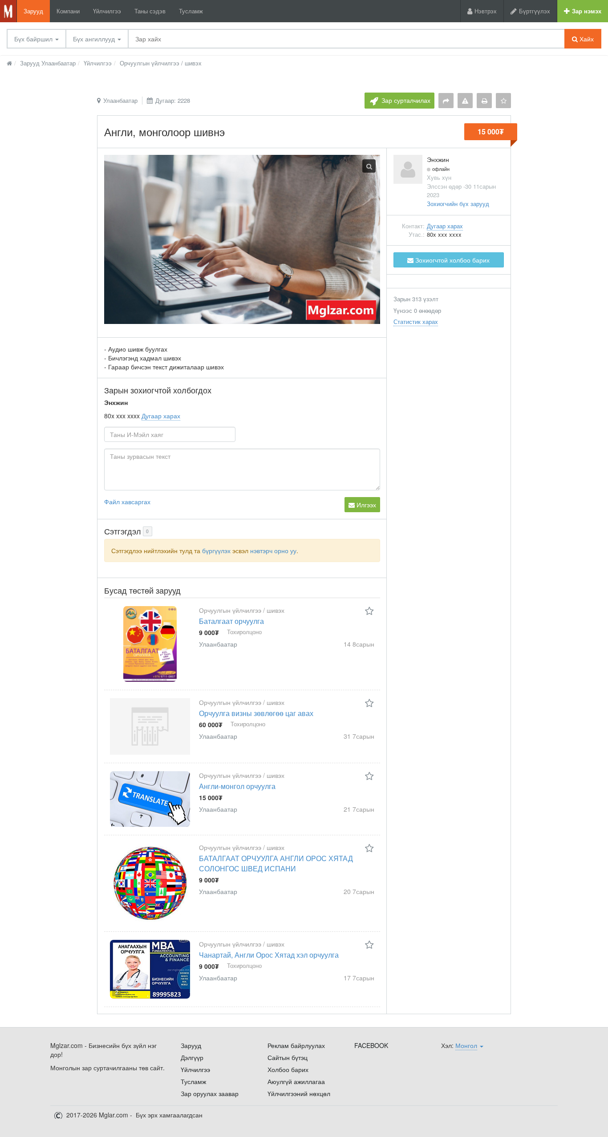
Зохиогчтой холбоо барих (451, 259)
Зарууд (33, 11)
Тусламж (191, 11)
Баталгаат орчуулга (231, 621)
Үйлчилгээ (107, 11)
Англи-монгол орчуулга (237, 786)
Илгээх (365, 504)
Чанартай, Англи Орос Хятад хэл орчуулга (269, 955)
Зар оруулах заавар (210, 1093)
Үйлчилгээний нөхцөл (299, 1093)
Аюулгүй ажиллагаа (296, 1081)
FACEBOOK (371, 1045)
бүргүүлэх (216, 550)
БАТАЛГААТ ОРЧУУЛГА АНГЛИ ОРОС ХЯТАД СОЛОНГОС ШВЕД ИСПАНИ (276, 863)
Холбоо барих (288, 1069)
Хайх (586, 38)
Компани (68, 11)
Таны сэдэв (150, 11)
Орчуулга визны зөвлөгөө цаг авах (256, 713)
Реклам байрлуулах (296, 1045)
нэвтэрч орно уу (273, 550)
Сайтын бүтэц (288, 1057)
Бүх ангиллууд (95, 38)
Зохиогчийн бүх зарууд (458, 203)
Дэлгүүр (192, 1057)
